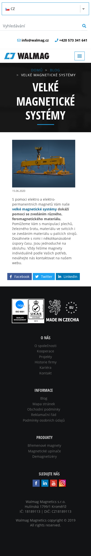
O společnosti (45, 345)
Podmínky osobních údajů (44, 420)
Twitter (46, 276)
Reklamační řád (43, 414)
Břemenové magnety (44, 445)
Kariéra (45, 367)
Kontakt (45, 373)
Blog (55, 70)
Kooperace (45, 351)
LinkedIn (70, 276)
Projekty (45, 356)
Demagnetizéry (44, 456)
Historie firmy (46, 362)
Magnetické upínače (44, 451)
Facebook (21, 276)
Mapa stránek (44, 404)
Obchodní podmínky (43, 409)
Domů (37, 70)
